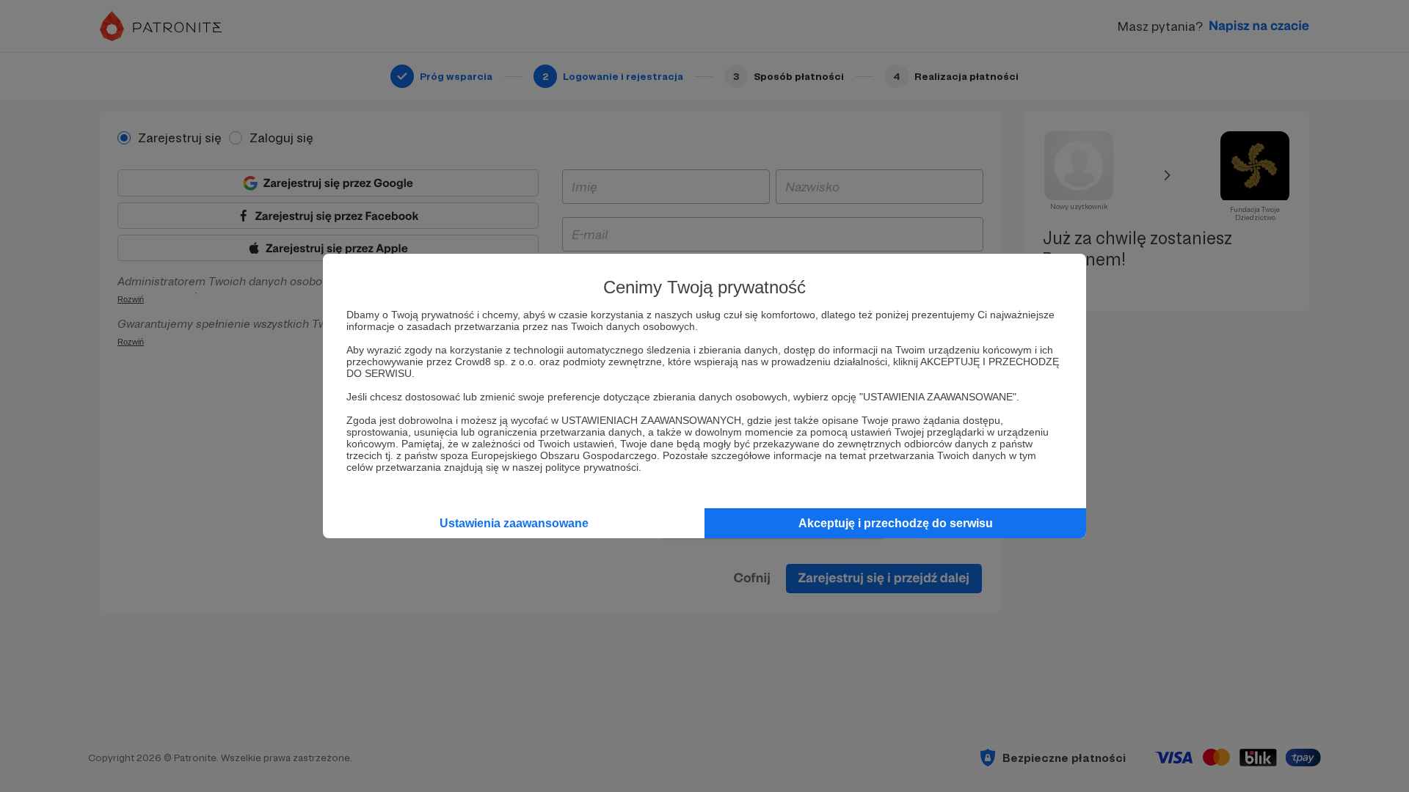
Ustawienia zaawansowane (514, 523)
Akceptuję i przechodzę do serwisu (895, 523)
